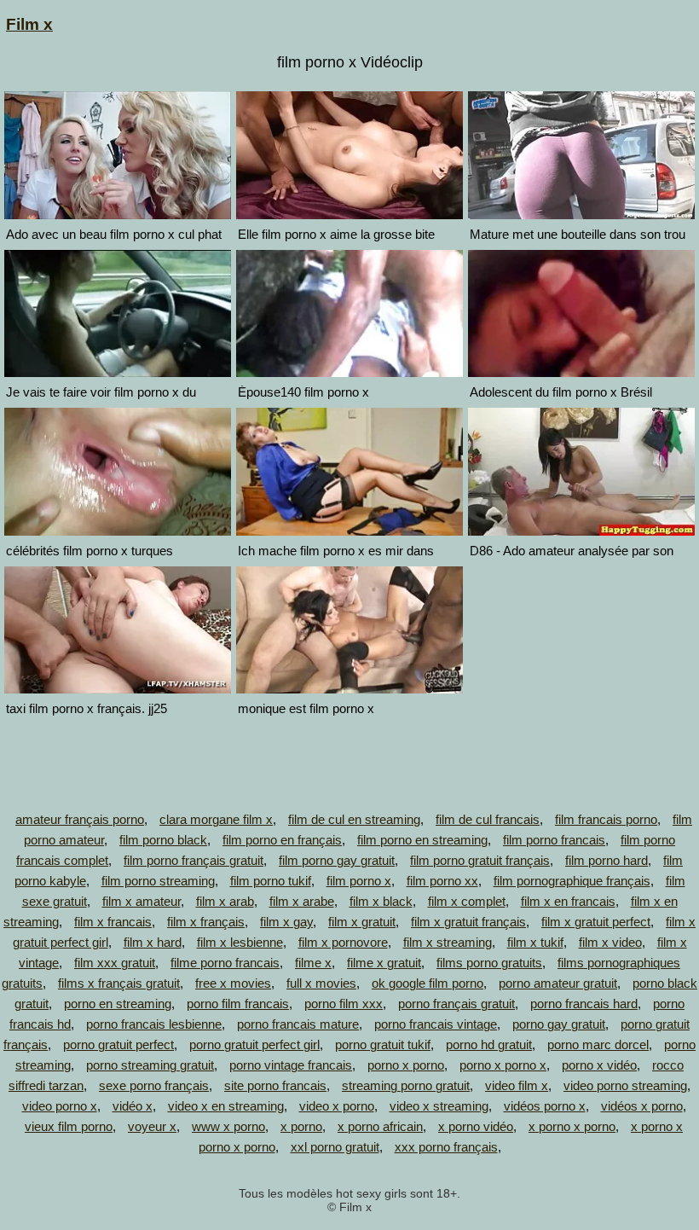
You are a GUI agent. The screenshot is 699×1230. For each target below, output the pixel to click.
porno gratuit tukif (382, 1044)
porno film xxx (343, 1003)
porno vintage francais (290, 1065)
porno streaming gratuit (150, 1065)
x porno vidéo (475, 1126)
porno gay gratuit (558, 1024)
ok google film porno (427, 983)
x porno (301, 1126)
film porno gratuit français (480, 860)
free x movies (233, 983)
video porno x (59, 1106)
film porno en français (282, 840)
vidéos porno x (545, 1106)
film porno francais (554, 840)
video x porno (336, 1106)
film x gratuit (362, 921)
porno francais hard (584, 1003)
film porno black (163, 840)
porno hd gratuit (489, 1044)
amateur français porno (79, 819)
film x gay (286, 921)
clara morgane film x (216, 819)
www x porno (228, 1126)
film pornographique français (572, 880)
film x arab (225, 901)
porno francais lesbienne (154, 1024)
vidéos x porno (642, 1106)
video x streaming (439, 1106)
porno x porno (405, 1065)
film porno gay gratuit (337, 860)
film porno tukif (270, 880)
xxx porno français (446, 1147)
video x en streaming (226, 1106)
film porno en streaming (422, 840)
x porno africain (380, 1126)
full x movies (321, 983)
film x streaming (447, 942)
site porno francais (275, 1085)
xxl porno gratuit (335, 1147)
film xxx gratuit (114, 962)
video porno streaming (625, 1085)
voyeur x (152, 1126)
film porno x (358, 880)
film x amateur (141, 901)
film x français (206, 921)
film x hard (153, 942)
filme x (313, 962)
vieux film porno (69, 1126)
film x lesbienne (240, 942)
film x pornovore (343, 942)
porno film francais (238, 1003)
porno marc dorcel (598, 1044)
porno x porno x (502, 1065)
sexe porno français (154, 1085)
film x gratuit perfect (595, 921)
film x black (381, 901)
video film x (516, 1085)
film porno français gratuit (193, 860)
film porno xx (442, 880)
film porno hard (606, 860)
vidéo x (133, 1106)
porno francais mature (298, 1024)
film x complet (466, 901)
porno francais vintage (435, 1024)
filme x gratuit (384, 962)
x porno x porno (572, 1126)
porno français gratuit (456, 1003)
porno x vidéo (599, 1065)
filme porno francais (225, 962)
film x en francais (568, 901)
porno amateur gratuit (558, 983)
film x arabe (301, 901)
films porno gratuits (489, 962)
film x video (610, 942)
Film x (29, 24)
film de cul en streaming (354, 819)
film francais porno (606, 819)
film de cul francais (488, 819)
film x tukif (535, 942)
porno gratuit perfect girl (254, 1044)
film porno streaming (158, 880)
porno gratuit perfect (118, 1044)
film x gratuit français (468, 921)
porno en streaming (117, 1003)
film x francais (113, 921)
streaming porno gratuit (406, 1085)
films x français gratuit (119, 983)
